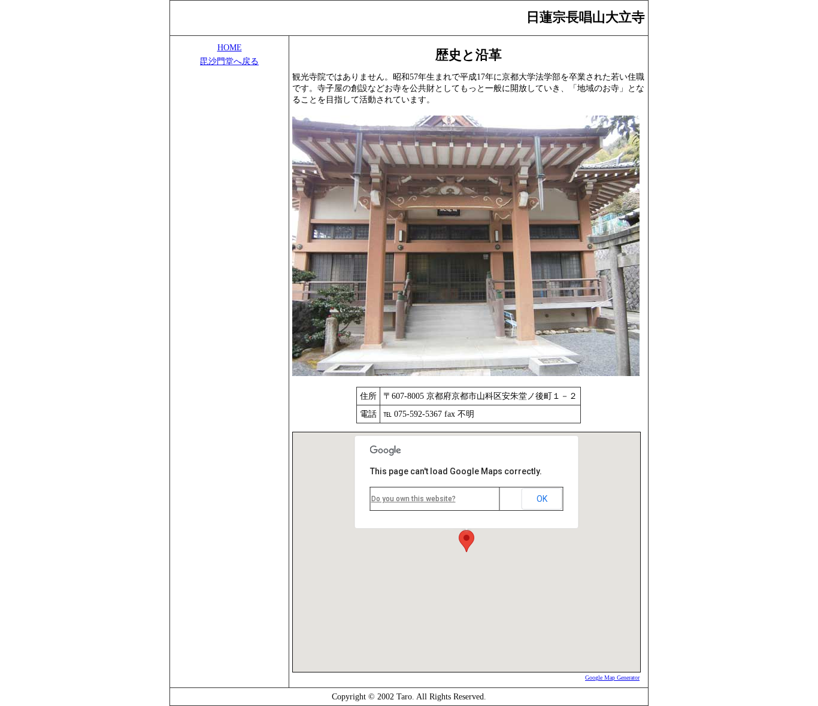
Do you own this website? (413, 499)
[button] (466, 541)
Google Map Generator (612, 677)
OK (542, 499)
